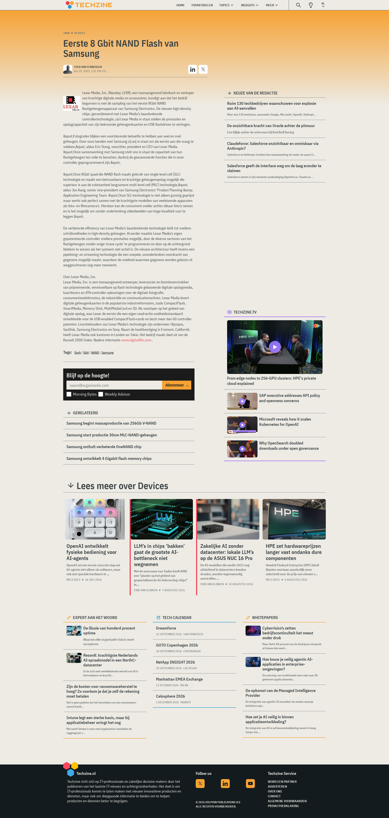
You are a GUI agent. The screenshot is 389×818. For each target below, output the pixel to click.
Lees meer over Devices (122, 486)
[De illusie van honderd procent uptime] (74, 636)
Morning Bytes (85, 394)
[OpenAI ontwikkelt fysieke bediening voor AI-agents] (94, 519)
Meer (270, 5)
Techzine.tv (245, 312)
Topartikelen (202, 5)
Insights (248, 5)
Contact (274, 796)
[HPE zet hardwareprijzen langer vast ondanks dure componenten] (294, 519)
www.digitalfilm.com (136, 340)
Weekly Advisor (117, 394)
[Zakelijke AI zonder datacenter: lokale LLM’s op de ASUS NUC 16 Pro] (228, 519)
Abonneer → (177, 385)
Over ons (275, 791)
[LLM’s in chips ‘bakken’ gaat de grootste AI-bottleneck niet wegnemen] (162, 519)
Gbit (86, 352)
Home (180, 5)
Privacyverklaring (283, 806)
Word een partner (282, 781)
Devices (79, 33)
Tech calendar (176, 617)
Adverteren (277, 786)
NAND (95, 352)
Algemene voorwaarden (287, 801)
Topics (224, 5)
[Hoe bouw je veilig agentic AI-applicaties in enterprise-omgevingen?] (253, 669)
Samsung (108, 352)
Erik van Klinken (145, 590)
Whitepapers (265, 617)
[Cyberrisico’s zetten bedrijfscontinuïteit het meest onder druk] (253, 638)
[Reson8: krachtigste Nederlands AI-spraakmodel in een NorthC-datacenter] (74, 665)
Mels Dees (73, 579)
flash (77, 352)
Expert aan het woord (95, 617)
